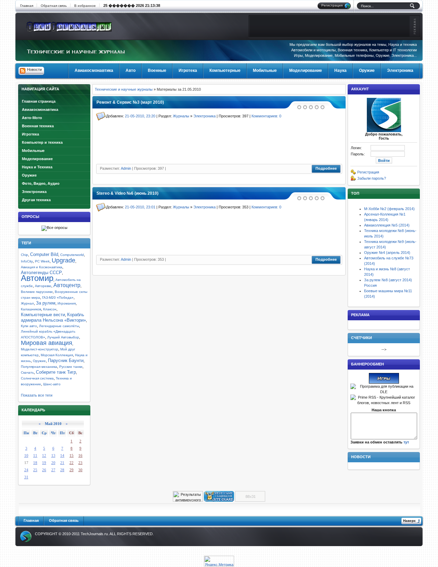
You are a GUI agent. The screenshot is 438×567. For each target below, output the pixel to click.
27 (53, 470)
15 (71, 455)
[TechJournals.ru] (69, 25)
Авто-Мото (32, 118)
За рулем (45, 303)
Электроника (34, 192)
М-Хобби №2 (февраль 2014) (389, 209)
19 (44, 463)
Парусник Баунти (65, 360)
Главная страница (38, 101)
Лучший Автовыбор (63, 337)
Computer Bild (44, 254)
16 (80, 455)
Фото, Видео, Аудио (41, 183)
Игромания (66, 303)
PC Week (42, 261)
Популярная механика (39, 367)
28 (62, 470)
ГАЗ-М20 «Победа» (58, 297)
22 (71, 463)
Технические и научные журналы (124, 89)
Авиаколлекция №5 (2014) (387, 225)
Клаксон (49, 309)
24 (26, 470)
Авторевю (43, 286)
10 (26, 455)
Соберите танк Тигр (56, 372)
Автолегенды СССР (41, 272)
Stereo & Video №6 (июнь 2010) (127, 193)
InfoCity (27, 261)
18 (35, 463)
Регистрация (368, 172)
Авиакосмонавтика (40, 109)
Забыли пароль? (371, 178)
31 (26, 477)
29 (71, 470)
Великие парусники (37, 292)
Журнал (27, 303)
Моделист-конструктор (39, 349)
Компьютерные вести (43, 314)
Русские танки (70, 367)
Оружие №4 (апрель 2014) (387, 252)
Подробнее (326, 168)
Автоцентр (66, 285)
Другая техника (36, 200)
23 (80, 463)
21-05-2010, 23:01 (140, 207)
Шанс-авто (52, 384)
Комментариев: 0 (266, 116)
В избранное (85, 6)
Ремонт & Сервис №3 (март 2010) (130, 102)
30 (80, 470)
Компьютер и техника (42, 142)
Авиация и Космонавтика (41, 267)
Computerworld (72, 255)
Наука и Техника (37, 167)
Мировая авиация (46, 342)
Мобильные (33, 151)
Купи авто (29, 326)
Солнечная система (37, 378)
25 (35, 470)
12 (44, 455)
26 (44, 470)
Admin (126, 168)
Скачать (27, 372)
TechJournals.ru (94, 534)
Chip (24, 255)
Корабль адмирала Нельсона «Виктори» (53, 317)
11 (35, 455)
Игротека (30, 134)
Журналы (181, 116)
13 (53, 455)
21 (62, 463)
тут (406, 442)
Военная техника (38, 126)
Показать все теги (36, 395)
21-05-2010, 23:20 (140, 116)
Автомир (37, 278)
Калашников (31, 309)
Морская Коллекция (57, 355)
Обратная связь (54, 6)
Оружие (29, 175)
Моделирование (37, 159)
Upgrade (63, 260)
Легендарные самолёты (59, 326)
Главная (26, 6)
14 (62, 455)
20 (53, 463)
